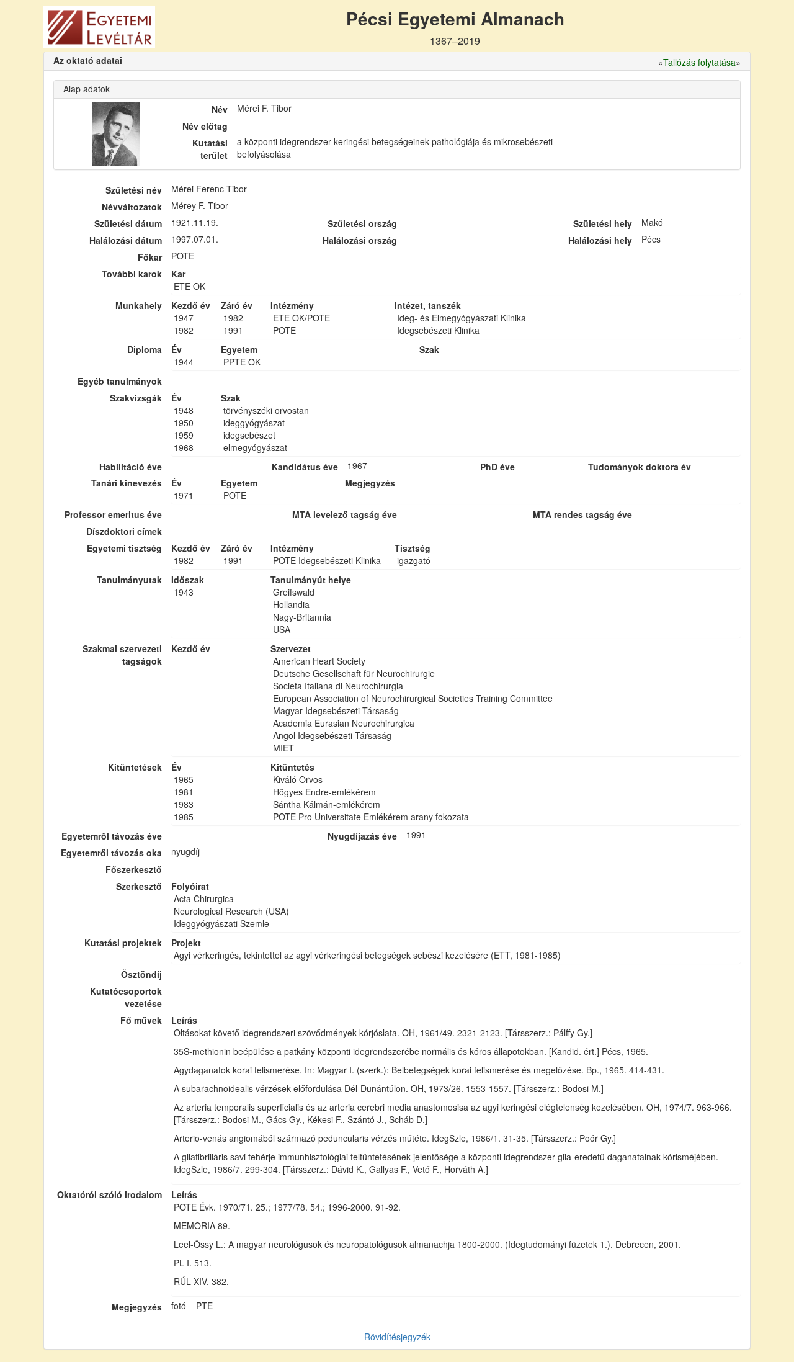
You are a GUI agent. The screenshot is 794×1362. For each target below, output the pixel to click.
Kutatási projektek (123, 942)
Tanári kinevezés (126, 483)
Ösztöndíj (141, 974)
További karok (132, 273)
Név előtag (205, 126)
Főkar (150, 257)
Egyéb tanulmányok (120, 381)
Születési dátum (128, 223)
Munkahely (138, 305)
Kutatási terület (210, 149)
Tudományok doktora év (639, 466)
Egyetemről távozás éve (111, 836)
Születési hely (602, 223)
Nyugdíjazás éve (362, 836)
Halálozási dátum (125, 240)
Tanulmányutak (129, 579)
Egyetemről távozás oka (111, 852)
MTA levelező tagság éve (344, 514)
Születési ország (362, 223)
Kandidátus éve (305, 466)
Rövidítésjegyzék (397, 1336)
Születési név (133, 190)
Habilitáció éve (130, 466)
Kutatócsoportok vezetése (126, 997)
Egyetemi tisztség (124, 548)
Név (220, 109)
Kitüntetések (135, 767)
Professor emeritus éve (113, 514)
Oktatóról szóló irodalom (109, 1194)
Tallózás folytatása (699, 62)
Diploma (144, 349)
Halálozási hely (600, 240)
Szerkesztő (139, 886)
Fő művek (141, 1020)
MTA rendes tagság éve (582, 514)
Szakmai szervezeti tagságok (122, 654)
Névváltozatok (132, 206)
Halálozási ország (360, 240)
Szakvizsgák (136, 398)
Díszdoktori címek (124, 531)
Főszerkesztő (133, 869)
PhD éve (497, 466)
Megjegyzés (137, 1307)
